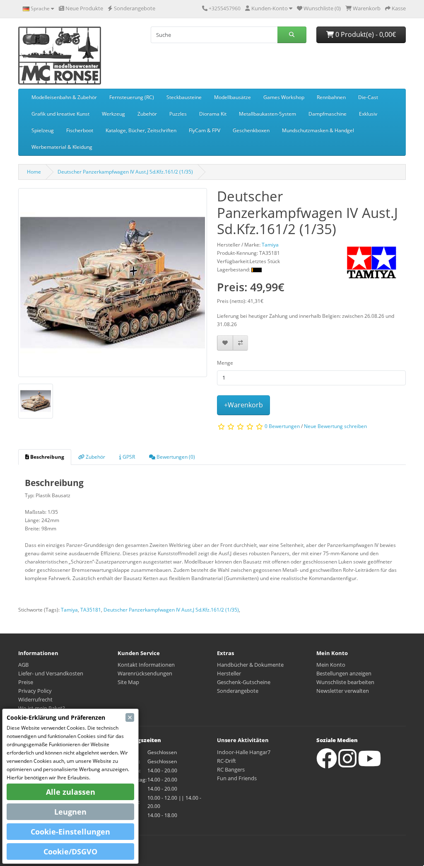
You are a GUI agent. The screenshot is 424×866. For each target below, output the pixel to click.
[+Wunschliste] (225, 343)
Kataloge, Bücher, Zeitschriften (141, 130)
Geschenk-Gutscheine (243, 682)
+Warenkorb (243, 404)
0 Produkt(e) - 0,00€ (365, 34)
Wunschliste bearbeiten (345, 682)
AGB (23, 664)
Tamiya (69, 609)
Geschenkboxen (251, 130)
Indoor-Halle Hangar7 (243, 752)
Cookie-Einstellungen (70, 832)
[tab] (44, 457)
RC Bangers (231, 769)
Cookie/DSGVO (70, 851)
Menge (225, 362)
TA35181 (90, 609)
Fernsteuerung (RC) (131, 97)
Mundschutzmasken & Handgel (318, 130)
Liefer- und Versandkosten (50, 673)
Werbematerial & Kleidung (61, 146)
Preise (25, 682)
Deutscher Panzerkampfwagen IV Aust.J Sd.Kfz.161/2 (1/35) (125, 171)
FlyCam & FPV (204, 130)
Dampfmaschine (327, 113)
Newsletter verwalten (342, 690)
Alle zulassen (70, 792)
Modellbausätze (232, 97)
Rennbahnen (331, 97)
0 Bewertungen (282, 426)
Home (34, 171)
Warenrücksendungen (145, 673)
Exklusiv (368, 113)
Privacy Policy (35, 690)
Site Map (128, 682)
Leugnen (70, 812)
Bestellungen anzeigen (343, 673)
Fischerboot (79, 130)
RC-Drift (226, 760)
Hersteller (229, 673)
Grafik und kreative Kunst (60, 113)
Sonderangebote (237, 690)
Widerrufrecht (35, 699)
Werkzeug (113, 113)
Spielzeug (42, 130)
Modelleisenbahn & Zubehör (64, 97)
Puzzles (178, 113)
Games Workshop (283, 97)
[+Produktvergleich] (240, 343)
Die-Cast (368, 97)
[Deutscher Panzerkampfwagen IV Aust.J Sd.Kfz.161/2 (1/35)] (112, 285)
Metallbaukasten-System (267, 113)
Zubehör (147, 113)
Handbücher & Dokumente (250, 664)
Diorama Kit (212, 113)
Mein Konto (330, 664)
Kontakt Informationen (146, 664)
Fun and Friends (237, 778)
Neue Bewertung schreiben (335, 426)
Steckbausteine (184, 97)
